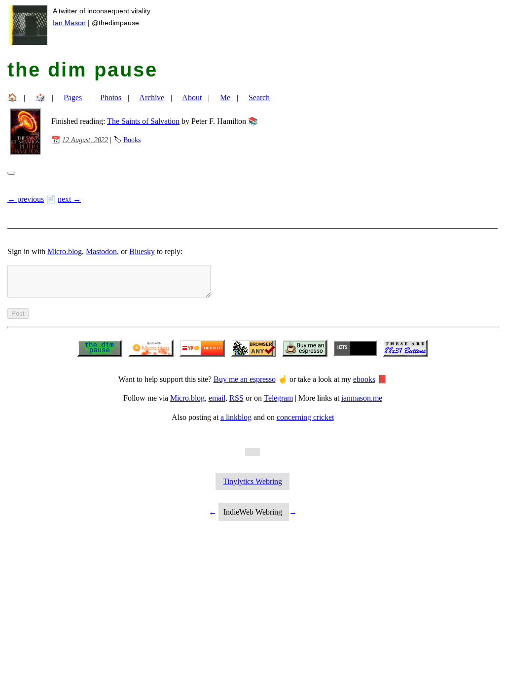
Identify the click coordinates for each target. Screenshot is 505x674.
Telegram (278, 398)
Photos (110, 97)
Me (225, 97)
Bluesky (142, 251)
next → (69, 199)
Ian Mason (69, 23)
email (217, 398)
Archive (151, 97)
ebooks (364, 379)
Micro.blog (64, 251)
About (192, 97)
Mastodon (101, 251)
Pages (73, 97)
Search (259, 97)
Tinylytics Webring (252, 481)
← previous (25, 199)
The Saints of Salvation (143, 121)
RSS (236, 398)
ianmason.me (361, 398)
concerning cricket (305, 417)
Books (132, 140)
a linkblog (236, 417)
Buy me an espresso (245, 379)
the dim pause (82, 69)
